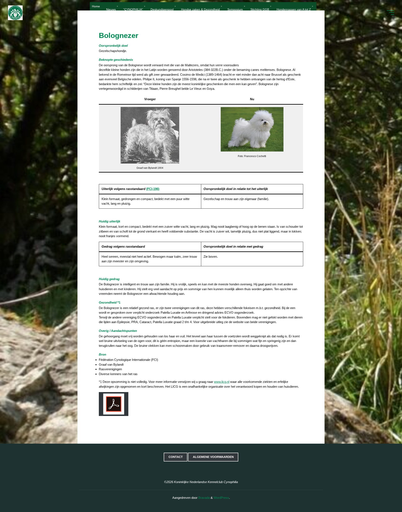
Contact (176, 457)
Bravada (203, 497)
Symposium (235, 9)
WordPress (221, 497)
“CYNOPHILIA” (133, 9)
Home (96, 6)
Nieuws (111, 9)
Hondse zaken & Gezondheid (200, 9)
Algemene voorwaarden (213, 457)
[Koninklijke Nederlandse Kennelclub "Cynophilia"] (15, 12)
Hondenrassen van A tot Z (294, 9)
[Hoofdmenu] (390, 12)
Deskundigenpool (162, 9)
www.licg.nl (221, 381)
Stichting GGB (259, 9)
